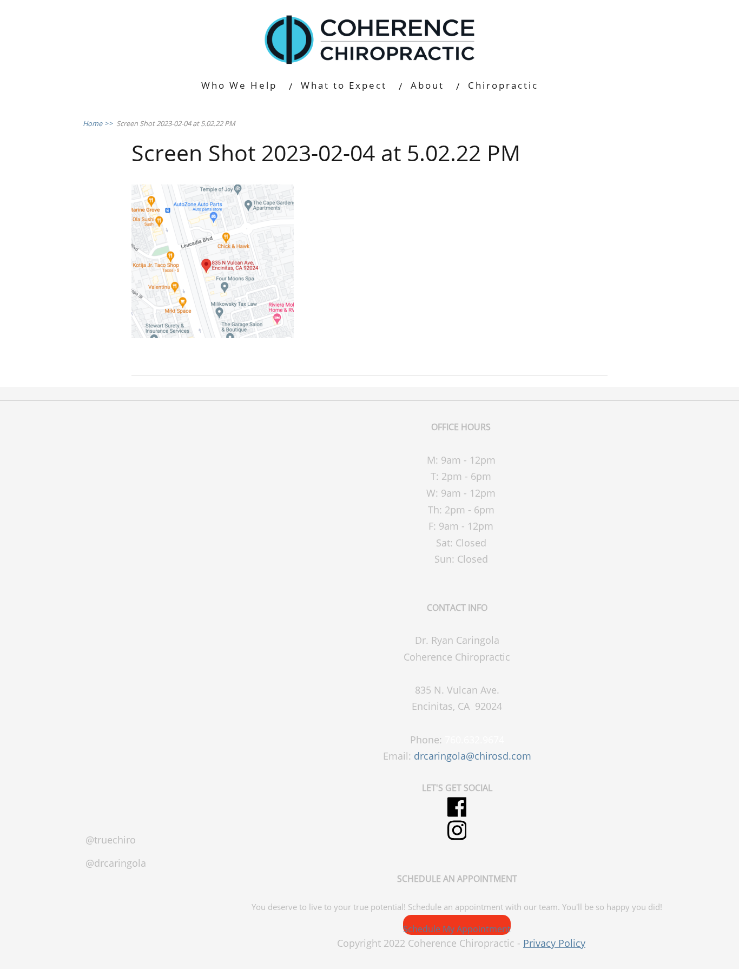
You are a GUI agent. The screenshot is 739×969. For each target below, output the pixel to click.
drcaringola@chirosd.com (472, 755)
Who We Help (239, 85)
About (427, 85)
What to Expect (344, 85)
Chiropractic (503, 85)
